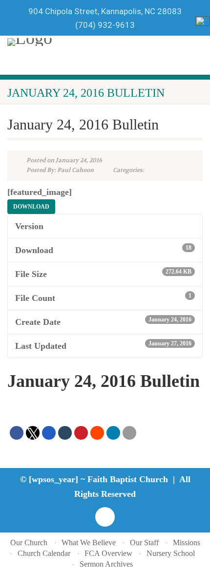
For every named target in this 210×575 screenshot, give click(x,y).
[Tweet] (33, 433)
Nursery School (171, 553)
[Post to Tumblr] (65, 433)
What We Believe (89, 542)
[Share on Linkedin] (113, 433)
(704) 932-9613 (105, 25)
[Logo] (84, 42)
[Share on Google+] (49, 433)
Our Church (28, 542)
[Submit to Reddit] (97, 433)
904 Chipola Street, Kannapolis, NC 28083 (105, 11)
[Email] (129, 433)
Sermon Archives (106, 564)
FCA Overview (108, 553)
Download (31, 206)
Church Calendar (44, 553)
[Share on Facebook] (16, 433)
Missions (186, 542)
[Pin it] (81, 433)
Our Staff (144, 542)
